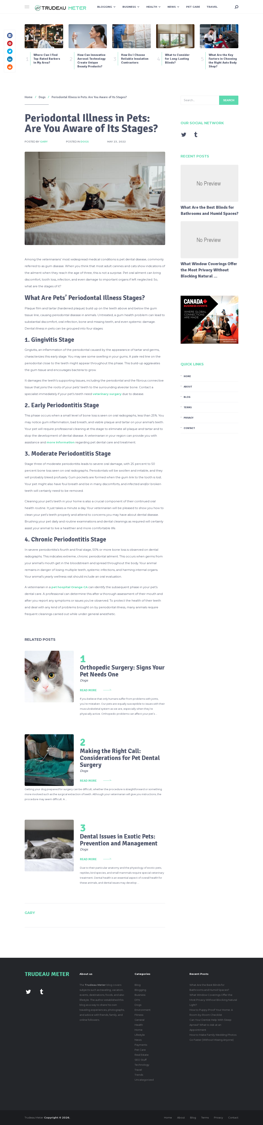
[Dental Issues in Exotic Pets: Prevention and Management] (49, 845)
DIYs (137, 999)
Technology (142, 1064)
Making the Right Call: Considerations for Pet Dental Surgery (120, 758)
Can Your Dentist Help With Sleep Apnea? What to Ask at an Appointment (210, 1024)
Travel (212, 6)
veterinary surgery (107, 394)
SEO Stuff (141, 1059)
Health (151, 6)
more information (61, 442)
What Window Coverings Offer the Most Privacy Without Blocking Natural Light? (213, 999)
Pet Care (193, 6)
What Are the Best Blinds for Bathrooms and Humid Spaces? (209, 210)
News (172, 6)
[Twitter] (184, 135)
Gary (44, 141)
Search (228, 100)
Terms (188, 407)
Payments (141, 1044)
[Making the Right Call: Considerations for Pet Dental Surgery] (49, 760)
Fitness (139, 1014)
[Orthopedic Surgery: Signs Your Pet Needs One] (49, 676)
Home (187, 376)
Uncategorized (144, 1079)
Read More (88, 690)
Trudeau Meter (34, 1117)
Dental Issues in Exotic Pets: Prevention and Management (118, 840)
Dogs (84, 141)
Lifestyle (140, 1034)
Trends (139, 1074)
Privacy (188, 417)
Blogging (104, 6)
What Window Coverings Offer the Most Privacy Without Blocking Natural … (209, 270)
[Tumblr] (196, 135)
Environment (143, 1009)
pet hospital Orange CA (69, 587)
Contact (189, 428)
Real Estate (142, 1054)
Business (129, 6)
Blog (187, 397)
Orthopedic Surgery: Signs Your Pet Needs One (122, 671)
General (139, 1019)
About (188, 386)
